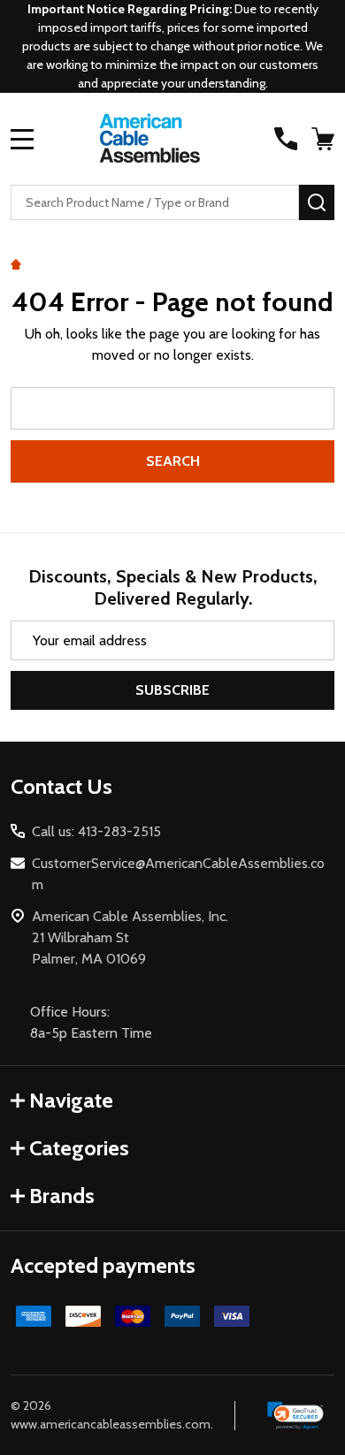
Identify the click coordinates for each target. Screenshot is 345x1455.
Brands (62, 1195)
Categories (79, 1148)
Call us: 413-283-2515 (96, 831)
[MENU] (22, 138)
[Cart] (324, 138)
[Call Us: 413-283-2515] (285, 138)
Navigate (71, 1100)
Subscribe (172, 690)
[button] (296, 1416)
